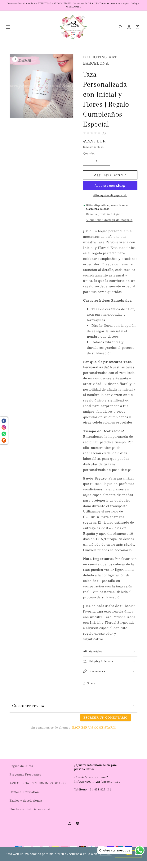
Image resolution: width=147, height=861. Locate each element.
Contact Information (24, 791)
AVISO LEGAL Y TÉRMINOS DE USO (38, 783)
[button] (8, 27)
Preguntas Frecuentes (25, 774)
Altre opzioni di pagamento (110, 195)
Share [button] (91, 683)
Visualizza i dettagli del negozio (109, 219)
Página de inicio (21, 765)
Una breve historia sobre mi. (30, 809)
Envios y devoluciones (26, 800)
